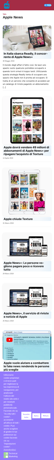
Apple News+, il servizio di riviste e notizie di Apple (26, 315)
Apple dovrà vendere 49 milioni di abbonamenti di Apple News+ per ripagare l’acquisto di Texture (26, 151)
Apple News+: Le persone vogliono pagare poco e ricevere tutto (24, 266)
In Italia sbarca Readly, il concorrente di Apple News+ (26, 55)
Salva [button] (36, 416)
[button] (6, 453)
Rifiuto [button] (46, 416)
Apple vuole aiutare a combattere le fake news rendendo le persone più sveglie (26, 366)
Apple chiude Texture (18, 219)
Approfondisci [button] (10, 450)
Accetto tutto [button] (26, 415)
